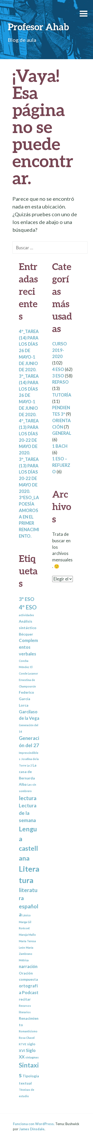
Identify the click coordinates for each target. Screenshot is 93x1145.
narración (28, 966)
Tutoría (61, 395)
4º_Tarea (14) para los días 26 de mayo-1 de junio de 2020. (29, 351)
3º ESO (26, 599)
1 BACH (59, 446)
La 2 (29, 765)
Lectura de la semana (27, 812)
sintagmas (32, 1057)
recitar (25, 999)
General (61, 433)
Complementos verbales (28, 647)
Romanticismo (28, 1031)
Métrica (24, 960)
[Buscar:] (50, 247)
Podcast (30, 992)
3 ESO (58, 375)
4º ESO (28, 607)
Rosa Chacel (27, 1037)
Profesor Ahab (38, 26)
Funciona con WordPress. (34, 1124)
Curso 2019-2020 (59, 350)
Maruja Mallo (27, 934)
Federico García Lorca (26, 698)
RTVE (22, 1044)
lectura (27, 798)
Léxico (26, 915)
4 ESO (58, 369)
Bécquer (26, 634)
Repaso (60, 382)
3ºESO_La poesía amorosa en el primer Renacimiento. (29, 517)
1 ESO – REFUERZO (61, 465)
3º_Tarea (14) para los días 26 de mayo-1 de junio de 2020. (29, 395)
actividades (26, 615)
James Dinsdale (31, 1129)
